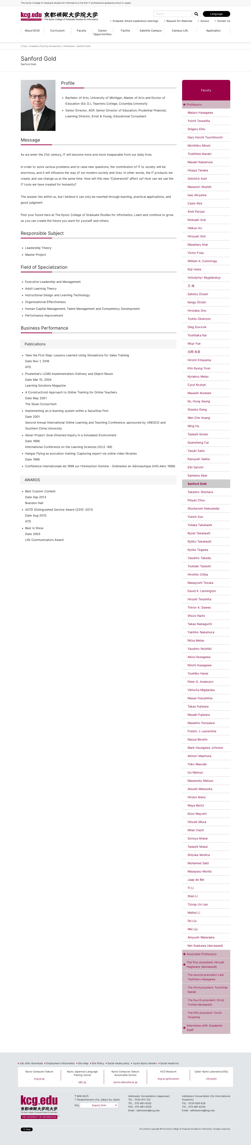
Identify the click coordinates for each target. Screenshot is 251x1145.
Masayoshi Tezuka (201, 583)
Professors (69, 46)
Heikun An (195, 228)
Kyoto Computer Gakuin (39, 1071)
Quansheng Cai (198, 442)
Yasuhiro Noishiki (200, 648)
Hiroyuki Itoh (197, 236)
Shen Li (193, 896)
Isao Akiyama (197, 195)
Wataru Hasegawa (200, 112)
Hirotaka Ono (197, 310)
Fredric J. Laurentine (202, 731)
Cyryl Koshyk (197, 385)
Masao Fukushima (200, 698)
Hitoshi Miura (197, 822)
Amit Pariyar (196, 211)
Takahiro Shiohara (200, 492)
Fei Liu (192, 921)
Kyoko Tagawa (198, 550)
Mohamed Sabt (198, 863)
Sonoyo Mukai (198, 838)
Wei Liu (193, 929)
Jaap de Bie (196, 879)
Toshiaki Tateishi (199, 566)
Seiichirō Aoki (197, 178)
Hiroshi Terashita (199, 599)
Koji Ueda (194, 269)
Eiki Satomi (195, 467)
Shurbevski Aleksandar (204, 508)
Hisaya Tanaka (198, 170)
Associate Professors (202, 954)
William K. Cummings (202, 261)
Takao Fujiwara (198, 706)
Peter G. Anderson (200, 681)
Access (204, 20)
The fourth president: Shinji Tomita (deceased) (206, 1002)
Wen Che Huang (199, 418)
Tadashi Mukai (198, 846)
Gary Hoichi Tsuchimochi (205, 137)
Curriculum (57, 30)
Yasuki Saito (196, 451)
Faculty (81, 30)
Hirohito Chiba (198, 574)
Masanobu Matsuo (201, 780)
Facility (125, 30)
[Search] (196, 14)
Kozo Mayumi (197, 813)
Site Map (83, 1063)
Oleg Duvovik (197, 327)
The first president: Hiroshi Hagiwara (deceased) (205, 964)
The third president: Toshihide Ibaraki (208, 990)
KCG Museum (168, 1071)
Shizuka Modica (199, 855)
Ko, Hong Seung (199, 401)
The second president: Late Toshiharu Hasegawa (206, 977)
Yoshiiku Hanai (198, 673)
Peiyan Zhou (196, 500)
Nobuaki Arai (197, 220)
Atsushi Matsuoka (200, 789)
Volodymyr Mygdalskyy (204, 277)
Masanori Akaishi (199, 187)
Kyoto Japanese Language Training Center (82, 1073)
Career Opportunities (103, 32)
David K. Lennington (202, 591)
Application (213, 30)
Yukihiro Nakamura (201, 632)
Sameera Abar (198, 475)
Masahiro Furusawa (201, 723)
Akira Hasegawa (199, 657)
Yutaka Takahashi (200, 525)
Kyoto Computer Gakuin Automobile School (125, 1073)
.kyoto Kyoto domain (145, 1063)
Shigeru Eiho (196, 129)
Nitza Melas (196, 640)
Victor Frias (196, 253)
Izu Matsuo (195, 772)
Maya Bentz (196, 805)
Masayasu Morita (200, 871)
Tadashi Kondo (198, 434)
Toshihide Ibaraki (199, 154)
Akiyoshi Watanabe (201, 937)
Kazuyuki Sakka (199, 459)
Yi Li (191, 888)
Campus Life (180, 30)
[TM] (55, 11)
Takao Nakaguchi (200, 624)
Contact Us (223, 20)
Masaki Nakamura (200, 162)
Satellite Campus (151, 30)
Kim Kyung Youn (199, 368)
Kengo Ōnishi (197, 302)
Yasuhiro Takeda (199, 558)
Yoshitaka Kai (197, 335)
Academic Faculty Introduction (45, 46)
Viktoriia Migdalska (201, 690)
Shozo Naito (196, 615)
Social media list (169, 1063)
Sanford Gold (197, 484)
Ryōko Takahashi (199, 541)
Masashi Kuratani (199, 393)
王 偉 (191, 286)
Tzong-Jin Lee (198, 904)
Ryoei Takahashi (199, 533)
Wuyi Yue (194, 343)
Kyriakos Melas (198, 376)
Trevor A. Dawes (199, 607)
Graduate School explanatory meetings (135, 20)
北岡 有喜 (194, 352)
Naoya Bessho (198, 739)
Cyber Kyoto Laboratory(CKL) (212, 1071)
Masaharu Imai (198, 244)
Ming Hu (193, 426)
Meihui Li (194, 912)
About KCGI (32, 30)
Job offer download (31, 1063)
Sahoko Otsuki (198, 294)
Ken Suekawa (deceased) (205, 945)
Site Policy (98, 1063)
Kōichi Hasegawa (200, 665)
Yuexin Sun (195, 517)
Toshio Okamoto (199, 319)
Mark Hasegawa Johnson (205, 747)
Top (25, 46)
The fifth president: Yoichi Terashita (205, 1015)
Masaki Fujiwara (199, 714)
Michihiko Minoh (199, 145)
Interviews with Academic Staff (205, 1028)
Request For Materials (179, 20)
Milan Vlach (196, 830)
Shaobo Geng (197, 409)
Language (216, 13)
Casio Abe (195, 203)
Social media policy (118, 1063)
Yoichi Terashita (199, 121)
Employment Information (60, 1063)
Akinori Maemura (199, 756)
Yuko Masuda (197, 764)
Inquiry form (99, 1105)
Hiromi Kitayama (199, 360)
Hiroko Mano (197, 797)
